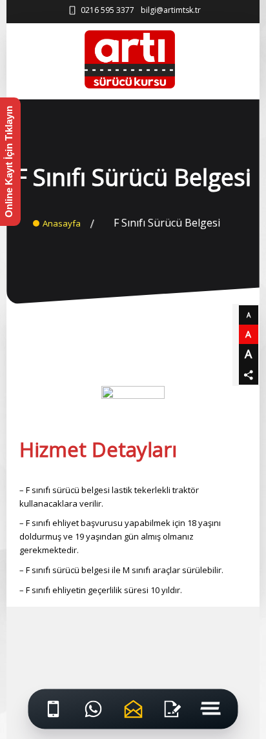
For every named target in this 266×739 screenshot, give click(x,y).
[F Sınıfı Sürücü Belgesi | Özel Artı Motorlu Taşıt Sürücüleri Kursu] (130, 59)
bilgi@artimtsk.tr (171, 10)
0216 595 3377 (107, 10)
